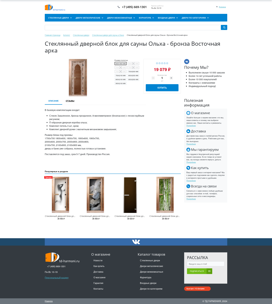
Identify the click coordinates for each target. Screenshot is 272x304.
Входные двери (148, 283)
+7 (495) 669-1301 (134, 7)
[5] (167, 63)
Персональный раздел (56, 277)
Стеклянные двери (150, 260)
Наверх (49, 301)
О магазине (100, 277)
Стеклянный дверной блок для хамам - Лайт (136, 216)
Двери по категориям (151, 288)
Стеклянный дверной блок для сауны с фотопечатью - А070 (74, 216)
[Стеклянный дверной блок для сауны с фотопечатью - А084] (165, 195)
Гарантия (98, 283)
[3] (162, 63)
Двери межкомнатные (151, 271)
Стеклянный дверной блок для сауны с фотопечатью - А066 (109, 216)
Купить (162, 87)
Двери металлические (151, 266)
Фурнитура (145, 277)
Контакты (98, 288)
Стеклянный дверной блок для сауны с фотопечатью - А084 (178, 216)
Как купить (99, 266)
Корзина (222, 7)
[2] (160, 63)
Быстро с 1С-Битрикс (196, 288)
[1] (157, 63)
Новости (98, 260)
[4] (165, 63)
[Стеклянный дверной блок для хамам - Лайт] (130, 195)
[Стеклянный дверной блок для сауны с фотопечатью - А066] (95, 195)
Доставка (98, 271)
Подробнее (191, 125)
